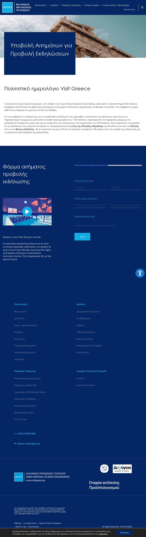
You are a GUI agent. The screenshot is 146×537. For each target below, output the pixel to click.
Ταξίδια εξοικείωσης (86, 332)
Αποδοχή (124, 532)
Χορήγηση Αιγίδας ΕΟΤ (25, 385)
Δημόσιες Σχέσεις (85, 338)
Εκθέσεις (81, 325)
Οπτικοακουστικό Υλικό (25, 405)
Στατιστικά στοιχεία (86, 385)
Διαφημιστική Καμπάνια (88, 311)
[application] (47, 5)
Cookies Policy (30, 523)
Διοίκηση (18, 332)
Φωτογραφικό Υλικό (24, 412)
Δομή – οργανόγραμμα (25, 325)
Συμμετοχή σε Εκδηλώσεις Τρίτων (30, 392)
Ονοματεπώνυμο (84, 180)
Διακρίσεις (19, 359)
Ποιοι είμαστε (20, 311)
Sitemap (18, 523)
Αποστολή (19, 318)
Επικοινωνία (33, 526)
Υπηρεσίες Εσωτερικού (25, 345)
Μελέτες (80, 378)
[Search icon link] (142, 7)
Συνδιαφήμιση (83, 318)
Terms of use (20, 526)
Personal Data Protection (50, 523)
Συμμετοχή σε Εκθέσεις (25, 398)
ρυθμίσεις (103, 534)
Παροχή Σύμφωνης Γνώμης (27, 378)
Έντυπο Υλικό (20, 419)
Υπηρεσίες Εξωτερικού (24, 352)
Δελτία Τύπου (83, 352)
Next (82, 236)
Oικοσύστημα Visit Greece (89, 345)
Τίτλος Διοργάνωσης (86, 198)
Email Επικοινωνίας (85, 216)
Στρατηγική (19, 338)
